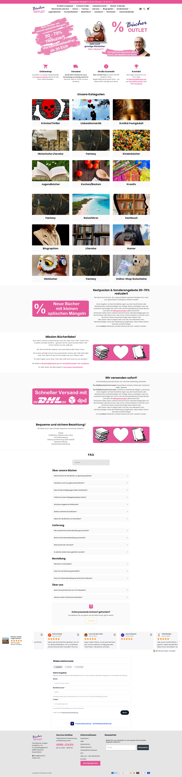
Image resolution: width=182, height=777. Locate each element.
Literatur (97, 9)
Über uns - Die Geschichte (90, 756)
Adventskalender (126, 12)
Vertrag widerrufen (90, 763)
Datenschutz (85, 744)
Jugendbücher (55, 12)
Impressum (84, 738)
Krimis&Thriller (83, 6)
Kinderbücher (123, 9)
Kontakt (91, 621)
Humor (76, 9)
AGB (81, 741)
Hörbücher (112, 12)
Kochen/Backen (72, 12)
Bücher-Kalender (117, 6)
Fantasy (86, 9)
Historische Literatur (61, 9)
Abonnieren (143, 747)
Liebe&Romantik (100, 6)
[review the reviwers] (39, 635)
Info (81, 753)
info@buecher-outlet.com (39, 757)
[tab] (91, 476)
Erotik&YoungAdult (66, 6)
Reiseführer (87, 12)
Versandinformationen (88, 750)
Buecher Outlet (47, 773)
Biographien (109, 9)
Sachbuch (99, 12)
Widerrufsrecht (86, 747)
